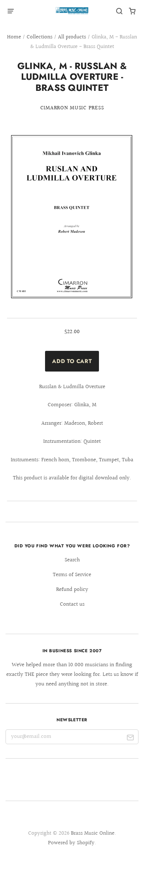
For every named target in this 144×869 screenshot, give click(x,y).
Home (14, 37)
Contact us (72, 604)
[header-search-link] (119, 11)
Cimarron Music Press (72, 108)
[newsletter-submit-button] (130, 738)
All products (72, 37)
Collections (39, 37)
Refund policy (72, 589)
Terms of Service (72, 575)
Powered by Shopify (71, 843)
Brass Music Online (92, 833)
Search (72, 560)
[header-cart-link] (132, 11)
